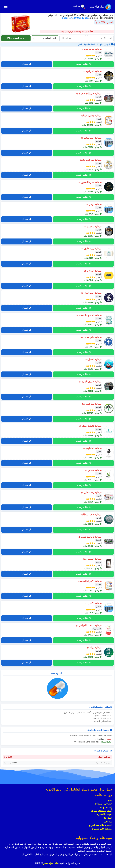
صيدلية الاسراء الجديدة (89, 581)
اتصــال (25, 64)
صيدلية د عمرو (93, 226)
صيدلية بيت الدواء (92, 404)
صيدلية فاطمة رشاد (90, 426)
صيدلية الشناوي (92, 448)
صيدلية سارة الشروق (90, 182)
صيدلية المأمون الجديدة (89, 315)
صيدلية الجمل (94, 359)
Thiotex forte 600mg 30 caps (75, 18)
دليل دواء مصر (50, 863)
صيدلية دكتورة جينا (91, 115)
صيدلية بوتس (94, 204)
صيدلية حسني (93, 470)
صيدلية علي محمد (91, 337)
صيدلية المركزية (92, 71)
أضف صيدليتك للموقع (101, 810)
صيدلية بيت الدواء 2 (91, 160)
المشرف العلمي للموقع (100, 825)
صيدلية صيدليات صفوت (89, 93)
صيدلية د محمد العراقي (89, 625)
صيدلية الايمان (93, 603)
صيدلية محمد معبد (91, 49)
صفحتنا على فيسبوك (102, 828)
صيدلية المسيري (92, 559)
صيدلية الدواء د (93, 271)
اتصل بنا (108, 818)
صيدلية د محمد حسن (90, 536)
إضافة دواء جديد (104, 807)
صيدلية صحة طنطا (91, 514)
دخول (109, 800)
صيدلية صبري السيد (90, 381)
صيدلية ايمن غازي (91, 248)
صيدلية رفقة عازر (91, 492)
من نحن (108, 821)
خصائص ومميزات (103, 803)
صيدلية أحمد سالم (91, 138)
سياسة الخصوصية (103, 814)
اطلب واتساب (82, 64)
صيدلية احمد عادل (91, 293)
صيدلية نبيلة (94, 647)
